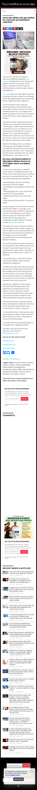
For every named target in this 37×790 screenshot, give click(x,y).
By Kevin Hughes (20, 620)
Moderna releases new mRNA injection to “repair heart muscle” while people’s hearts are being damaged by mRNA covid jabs (21, 662)
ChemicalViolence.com (10, 333)
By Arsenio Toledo (20, 602)
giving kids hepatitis (16, 222)
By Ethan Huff (19, 575)
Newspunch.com (8, 341)
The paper (6, 94)
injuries (14, 369)
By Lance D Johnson (21, 611)
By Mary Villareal (20, 725)
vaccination (15, 374)
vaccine (22, 374)
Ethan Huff (14, 25)
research (22, 372)
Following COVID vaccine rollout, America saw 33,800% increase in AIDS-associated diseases (21, 748)
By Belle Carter (19, 584)
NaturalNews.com (9, 348)
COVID (18, 365)
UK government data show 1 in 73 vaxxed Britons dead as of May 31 (21, 680)
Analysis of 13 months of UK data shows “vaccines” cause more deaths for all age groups (21, 687)
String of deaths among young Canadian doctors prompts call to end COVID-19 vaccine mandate (21, 598)
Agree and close (18, 779)
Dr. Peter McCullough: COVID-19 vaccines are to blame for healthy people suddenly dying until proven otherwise (21, 616)
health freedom (8, 367)
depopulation (25, 365)
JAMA (19, 369)
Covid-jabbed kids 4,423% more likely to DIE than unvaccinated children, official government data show (21, 671)
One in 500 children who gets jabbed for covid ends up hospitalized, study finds (21, 572)
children (12, 365)
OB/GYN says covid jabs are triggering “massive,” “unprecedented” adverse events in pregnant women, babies (20, 652)
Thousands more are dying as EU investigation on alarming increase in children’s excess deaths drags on (20, 580)
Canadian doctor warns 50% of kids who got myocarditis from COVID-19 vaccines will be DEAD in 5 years (21, 589)
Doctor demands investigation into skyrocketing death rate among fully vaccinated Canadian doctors (20, 625)
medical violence (28, 369)
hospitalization (19, 367)
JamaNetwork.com (9, 344)
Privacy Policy (15, 775)
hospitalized (7, 369)
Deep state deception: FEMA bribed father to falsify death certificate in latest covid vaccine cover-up (21, 643)
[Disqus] (18, 441)
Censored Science (20, 363)
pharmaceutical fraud (10, 372)
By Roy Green (19, 682)
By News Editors (20, 691)
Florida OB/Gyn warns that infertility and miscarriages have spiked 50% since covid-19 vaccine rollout (21, 607)
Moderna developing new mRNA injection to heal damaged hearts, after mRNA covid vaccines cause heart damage (21, 634)
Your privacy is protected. (10, 404)
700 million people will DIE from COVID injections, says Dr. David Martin (21, 740)
